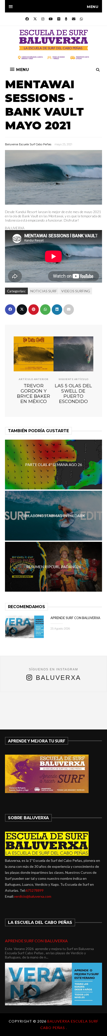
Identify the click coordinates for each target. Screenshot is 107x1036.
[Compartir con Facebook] (10, 309)
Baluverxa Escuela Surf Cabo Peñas (28, 144)
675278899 (35, 890)
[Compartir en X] (22, 309)
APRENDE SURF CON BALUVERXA (75, 618)
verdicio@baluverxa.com (32, 896)
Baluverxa (58, 677)
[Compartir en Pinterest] (33, 309)
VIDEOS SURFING (75, 291)
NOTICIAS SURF (43, 291)
